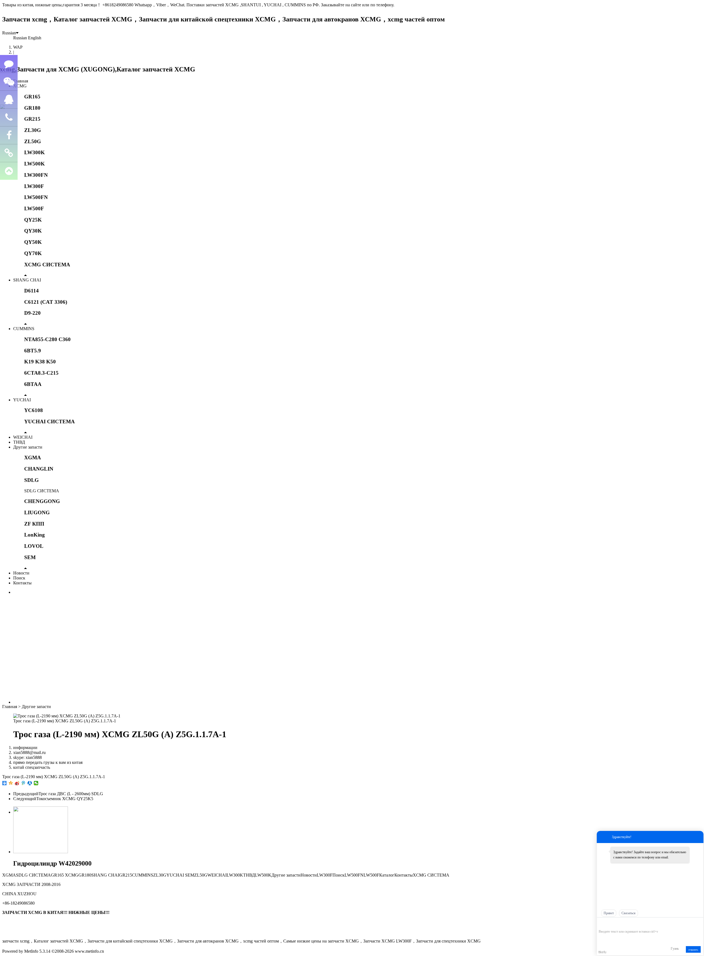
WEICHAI (22, 437)
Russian (9, 33)
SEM (30, 557)
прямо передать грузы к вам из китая (47, 762)
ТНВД (19, 442)
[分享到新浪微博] (17, 783)
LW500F (34, 208)
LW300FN (36, 175)
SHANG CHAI (27, 280)
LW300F (34, 186)
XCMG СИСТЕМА (47, 264)
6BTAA (33, 384)
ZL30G (32, 130)
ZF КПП (34, 524)
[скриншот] (623, 923)
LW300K (34, 152)
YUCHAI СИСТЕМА (49, 421)
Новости (21, 573)
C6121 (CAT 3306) (45, 302)
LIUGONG (37, 512)
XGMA (32, 457)
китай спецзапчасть (31, 767)
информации (25, 747)
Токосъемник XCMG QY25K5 (64, 798)
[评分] (609, 923)
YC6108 (33, 410)
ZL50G (32, 141)
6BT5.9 (32, 350)
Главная (20, 81)
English (34, 37)
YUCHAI (22, 399)
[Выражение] (601, 923)
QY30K (33, 231)
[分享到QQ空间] (11, 783)
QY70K (33, 253)
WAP (18, 47)
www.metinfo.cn (89, 951)
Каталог (386, 875)
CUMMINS (23, 328)
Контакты (22, 583)
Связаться (629, 913)
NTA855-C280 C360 (47, 339)
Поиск (19, 578)
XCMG (20, 86)
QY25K (33, 220)
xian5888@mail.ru (29, 752)
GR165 (32, 97)
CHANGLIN (38, 469)
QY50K (33, 242)
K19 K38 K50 (40, 361)
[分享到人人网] (30, 783)
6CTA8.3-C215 (41, 373)
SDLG (31, 480)
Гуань (675, 949)
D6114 (31, 291)
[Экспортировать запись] (698, 923)
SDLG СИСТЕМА (41, 490)
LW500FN (36, 197)
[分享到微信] (36, 783)
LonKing (34, 535)
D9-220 (32, 313)
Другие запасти (27, 447)
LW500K (34, 164)
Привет (609, 913)
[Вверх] (9, 171)
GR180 (32, 108)
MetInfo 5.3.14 (37, 951)
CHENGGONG (42, 501)
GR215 (32, 119)
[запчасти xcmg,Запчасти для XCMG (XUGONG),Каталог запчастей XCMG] (98, 69)
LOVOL (33, 546)
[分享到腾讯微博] (23, 783)
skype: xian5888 (27, 757)
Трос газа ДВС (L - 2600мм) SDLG (70, 793)
